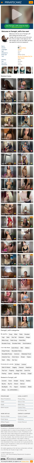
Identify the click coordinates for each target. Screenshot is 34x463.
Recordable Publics (17, 351)
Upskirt (10, 373)
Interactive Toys (6, 357)
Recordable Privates (7, 354)
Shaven (22, 58)
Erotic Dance (15, 357)
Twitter (2, 401)
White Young (5, 340)
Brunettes (27, 334)
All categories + (13, 390)
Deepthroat (28, 367)
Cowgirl (29, 373)
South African (15, 348)
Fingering (11, 370)
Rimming (23, 373)
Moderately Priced (26, 354)
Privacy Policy (21, 399)
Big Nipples (25, 56)
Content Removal (22, 422)
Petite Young (13, 340)
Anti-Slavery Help (22, 410)
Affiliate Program (5, 422)
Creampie (21, 367)
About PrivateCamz (6, 399)
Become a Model (5, 416)
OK (31, 461)
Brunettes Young (6, 343)
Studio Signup (4, 419)
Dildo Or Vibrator (6, 367)
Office (8, 360)
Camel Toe (27, 370)
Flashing (4, 373)
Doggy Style (19, 370)
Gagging (14, 367)
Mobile (29, 387)
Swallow (28, 380)
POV (19, 58)
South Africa (22, 48)
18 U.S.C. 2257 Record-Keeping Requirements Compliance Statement (16, 455)
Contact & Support (22, 416)
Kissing (22, 380)
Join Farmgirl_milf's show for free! (17, 26)
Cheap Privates (6, 351)
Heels (8, 337)
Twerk (3, 360)
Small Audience (27, 343)
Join (31, 2)
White (15, 334)
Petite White (22, 340)
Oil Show (17, 364)
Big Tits (30, 56)
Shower (23, 357)
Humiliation (23, 387)
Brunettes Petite (16, 343)
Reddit (2, 404)
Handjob (16, 380)
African (3, 390)
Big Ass (20, 56)
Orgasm (16, 387)
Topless (29, 357)
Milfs (22, 348)
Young (10, 334)
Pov (11, 387)
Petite (20, 334)
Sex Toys (14, 360)
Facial (10, 380)
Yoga (3, 337)
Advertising (21, 419)
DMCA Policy (21, 404)
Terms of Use (21, 401)
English (20, 49)
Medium (27, 348)
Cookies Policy (21, 407)
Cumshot (4, 380)
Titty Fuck (4, 370)
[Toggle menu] (2, 2)
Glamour (22, 384)
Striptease (21, 337)
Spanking (16, 373)
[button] (31, 70)
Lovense (24, 364)
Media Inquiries (5, 407)
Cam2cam (16, 354)
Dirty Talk (14, 337)
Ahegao (28, 337)
